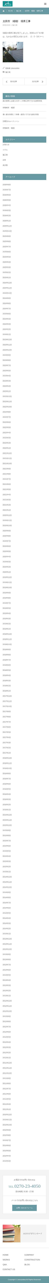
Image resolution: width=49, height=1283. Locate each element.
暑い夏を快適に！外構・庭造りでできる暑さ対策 (21, 114)
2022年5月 (7, 427)
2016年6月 (7, 784)
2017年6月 (7, 727)
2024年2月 (7, 329)
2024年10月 (7, 293)
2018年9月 (7, 650)
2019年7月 (7, 603)
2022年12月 (7, 396)
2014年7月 (7, 903)
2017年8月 (7, 717)
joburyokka (15, 68)
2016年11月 (7, 763)
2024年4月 (7, 319)
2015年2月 (7, 867)
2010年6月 (7, 1146)
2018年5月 (7, 670)
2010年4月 (7, 1156)
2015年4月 (7, 856)
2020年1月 (7, 572)
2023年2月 (7, 386)
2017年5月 (7, 732)
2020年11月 (7, 520)
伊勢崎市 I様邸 (9, 108)
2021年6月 (7, 484)
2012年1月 (7, 1058)
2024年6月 (7, 314)
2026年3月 (7, 210)
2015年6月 (7, 846)
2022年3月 (7, 438)
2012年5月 (7, 1037)
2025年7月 (7, 247)
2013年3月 (7, 985)
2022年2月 (7, 443)
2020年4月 (7, 557)
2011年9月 (7, 1078)
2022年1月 (7, 448)
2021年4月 (7, 495)
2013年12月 (7, 939)
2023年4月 (7, 376)
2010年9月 (7, 1130)
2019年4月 (7, 613)
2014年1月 (7, 934)
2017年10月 (7, 706)
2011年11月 (7, 1068)
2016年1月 (7, 810)
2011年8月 (7, 1084)
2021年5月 (7, 489)
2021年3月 (7, 500)
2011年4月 (7, 1104)
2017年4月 (7, 737)
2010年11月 (7, 1120)
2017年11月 (7, 701)
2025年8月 (7, 241)
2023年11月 (7, 345)
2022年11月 (7, 402)
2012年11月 (7, 1006)
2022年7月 (7, 417)
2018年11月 (7, 639)
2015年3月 (7, 861)
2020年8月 (7, 536)
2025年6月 (7, 252)
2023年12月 (7, 340)
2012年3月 (7, 1047)
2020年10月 (7, 526)
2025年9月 (7, 236)
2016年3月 (7, 799)
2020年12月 (7, 515)
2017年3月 (7, 743)
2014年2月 (7, 929)
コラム (5, 150)
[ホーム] (4, 11)
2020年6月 (7, 546)
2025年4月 (7, 262)
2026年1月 (7, 221)
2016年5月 (7, 789)
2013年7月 (7, 965)
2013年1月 (7, 996)
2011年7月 (7, 1089)
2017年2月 (7, 748)
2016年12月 (7, 758)
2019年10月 (7, 588)
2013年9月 (7, 954)
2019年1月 (7, 629)
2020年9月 (7, 531)
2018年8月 (7, 655)
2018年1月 (7, 691)
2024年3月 (7, 324)
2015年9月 (7, 830)
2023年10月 (7, 350)
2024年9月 (7, 298)
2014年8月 (7, 898)
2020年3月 (7, 562)
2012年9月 (7, 1016)
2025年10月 (7, 231)
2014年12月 (7, 877)
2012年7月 (7, 1027)
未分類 (5, 165)
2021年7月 (7, 479)
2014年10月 (7, 887)
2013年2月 (7, 991)
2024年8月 (7, 303)
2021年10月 (7, 464)
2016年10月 (7, 768)
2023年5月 (7, 371)
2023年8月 (7, 360)
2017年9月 (7, 712)
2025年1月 (7, 278)
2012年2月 (7, 1053)
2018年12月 (7, 634)
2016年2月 (7, 805)
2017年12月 (7, 696)
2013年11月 (7, 944)
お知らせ (6, 144)
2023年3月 (7, 381)
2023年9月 (7, 355)
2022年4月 (7, 433)
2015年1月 (7, 872)
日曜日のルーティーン (11, 121)
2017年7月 (7, 722)
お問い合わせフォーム (24, 1208)
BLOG (27, 1264)
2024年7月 (7, 309)
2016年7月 (7, 779)
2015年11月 (7, 820)
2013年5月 (7, 975)
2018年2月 (7, 686)
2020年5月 (7, 551)
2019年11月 (7, 582)
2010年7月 (7, 1140)
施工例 (14, 25)
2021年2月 (7, 505)
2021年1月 (7, 510)
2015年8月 (7, 836)
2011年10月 (7, 1073)
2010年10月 (7, 1125)
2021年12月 (7, 453)
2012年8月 (7, 1022)
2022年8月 (7, 412)
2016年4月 (7, 794)
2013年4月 (7, 980)
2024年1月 (7, 334)
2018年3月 (7, 681)
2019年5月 (7, 608)
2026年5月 (7, 200)
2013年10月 (7, 949)
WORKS (6, 1260)
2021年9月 (7, 469)
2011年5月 (7, 1099)
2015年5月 (7, 851)
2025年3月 (7, 267)
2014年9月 (7, 892)
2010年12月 (7, 1115)
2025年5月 (7, 257)
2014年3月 (7, 923)
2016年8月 (7, 774)
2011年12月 (7, 1063)
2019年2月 (7, 624)
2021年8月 (7, 474)
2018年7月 (7, 660)
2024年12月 (7, 283)
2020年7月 (7, 541)
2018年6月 (7, 665)
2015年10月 (7, 825)
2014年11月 (7, 882)
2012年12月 (7, 1001)
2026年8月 (7, 185)
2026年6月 (7, 195)
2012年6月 (7, 1032)
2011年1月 (7, 1109)
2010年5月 (7, 1151)
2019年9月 (7, 593)
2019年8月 (7, 598)
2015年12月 (7, 815)
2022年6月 (7, 422)
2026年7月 (7, 190)
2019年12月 (7, 577)
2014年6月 (7, 908)
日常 (4, 160)
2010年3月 (7, 1161)
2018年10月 (7, 644)
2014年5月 (7, 913)
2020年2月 (7, 567)
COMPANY (29, 1255)
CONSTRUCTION (32, 1260)
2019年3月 (7, 619)
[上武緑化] (8, 4)
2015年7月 (7, 841)
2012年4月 (7, 1042)
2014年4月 (7, 918)
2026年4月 (7, 205)
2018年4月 (7, 675)
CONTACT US (9, 1269)
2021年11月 (7, 458)
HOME (5, 1255)
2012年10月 (7, 1011)
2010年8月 (7, 1135)
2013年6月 (7, 970)
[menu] (45, 4)
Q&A (5, 1264)
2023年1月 (7, 391)
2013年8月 (7, 960)
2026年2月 (7, 216)
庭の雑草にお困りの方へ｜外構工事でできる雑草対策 (22, 101)
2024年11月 (7, 288)
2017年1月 (7, 753)
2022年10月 (7, 407)
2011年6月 (7, 1094)
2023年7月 (7, 365)
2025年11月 (7, 226)
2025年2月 (7, 272)
